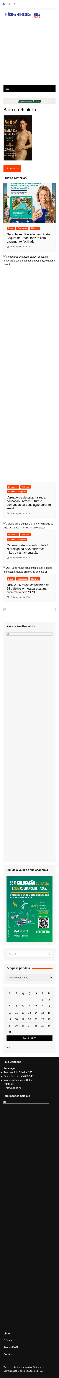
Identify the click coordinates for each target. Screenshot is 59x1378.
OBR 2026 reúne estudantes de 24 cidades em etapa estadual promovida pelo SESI (28, 588)
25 (16, 1025)
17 (9, 1019)
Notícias (35, 228)
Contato (7, 1354)
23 (49, 1019)
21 (36, 1019)
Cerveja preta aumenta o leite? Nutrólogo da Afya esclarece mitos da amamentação (27, 549)
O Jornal (8, 1340)
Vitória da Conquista (17, 491)
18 (16, 1019)
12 (23, 1013)
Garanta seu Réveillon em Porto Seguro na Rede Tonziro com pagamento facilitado (28, 238)
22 (42, 1019)
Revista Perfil (10, 1347)
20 (29, 1019)
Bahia (10, 228)
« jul (9, 1047)
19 (23, 1019)
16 (49, 1013)
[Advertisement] (29, 53)
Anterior (14, 168)
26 (23, 1025)
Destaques (22, 228)
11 (16, 1013)
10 (9, 1013)
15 (42, 1013)
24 (9, 1025)
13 (29, 1013)
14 (36, 1013)
